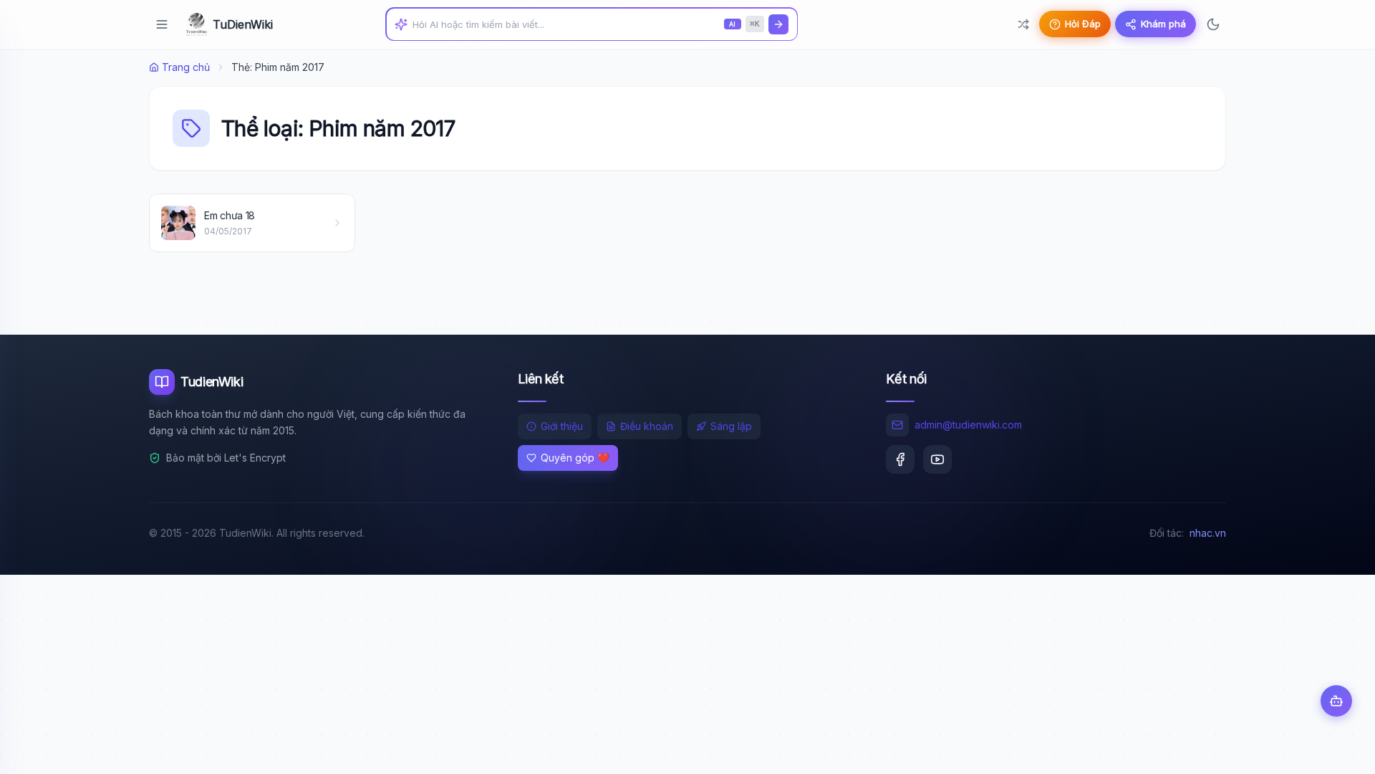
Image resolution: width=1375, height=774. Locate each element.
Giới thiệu (562, 426)
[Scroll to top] (1336, 749)
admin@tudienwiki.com (968, 425)
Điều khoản (646, 426)
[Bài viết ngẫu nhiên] (1023, 24)
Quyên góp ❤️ (575, 458)
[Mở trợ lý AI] (1336, 701)
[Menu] (162, 24)
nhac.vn (1208, 533)
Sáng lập (731, 426)
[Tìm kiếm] (778, 24)
